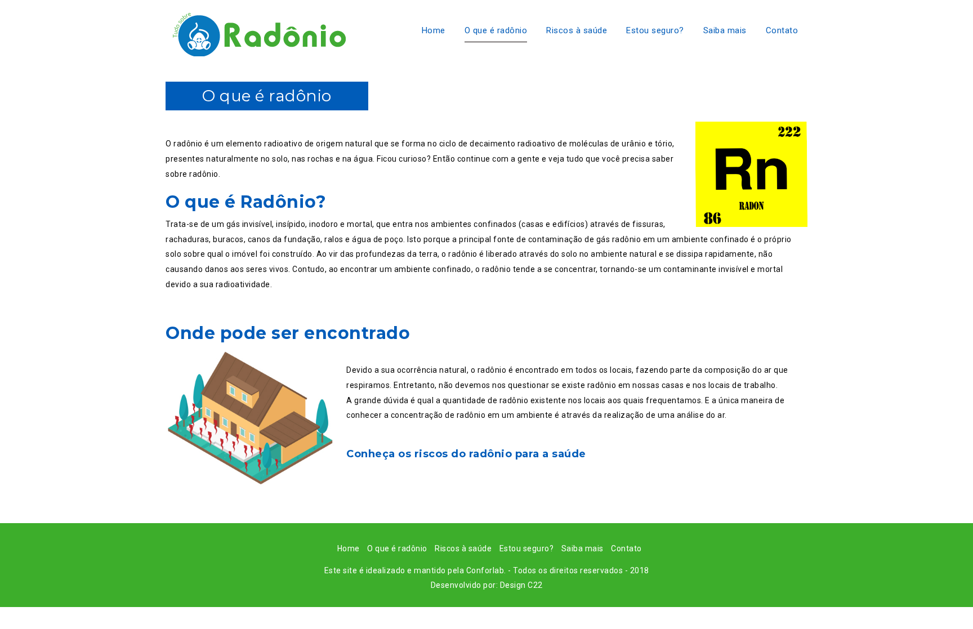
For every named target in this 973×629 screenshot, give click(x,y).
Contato (782, 30)
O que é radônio (496, 30)
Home (433, 30)
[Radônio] (256, 31)
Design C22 (521, 585)
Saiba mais (725, 30)
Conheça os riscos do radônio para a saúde (466, 454)
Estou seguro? (655, 30)
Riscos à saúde (576, 30)
